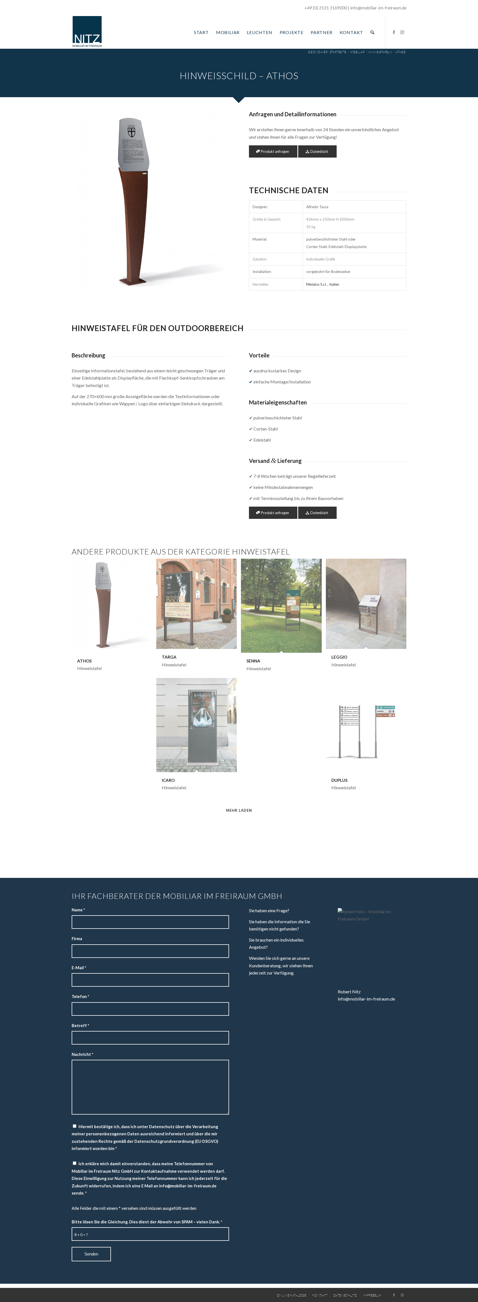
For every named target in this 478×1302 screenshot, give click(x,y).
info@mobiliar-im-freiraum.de (366, 998)
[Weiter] (216, 203)
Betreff (80, 1025)
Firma (77, 938)
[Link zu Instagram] (402, 32)
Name (78, 909)
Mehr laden (239, 810)
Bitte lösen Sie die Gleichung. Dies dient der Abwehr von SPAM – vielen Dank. (147, 1221)
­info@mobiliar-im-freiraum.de (378, 7)
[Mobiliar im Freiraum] (87, 32)
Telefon (80, 996)
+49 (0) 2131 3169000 (326, 7)
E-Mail (79, 967)
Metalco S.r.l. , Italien (322, 284)
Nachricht (82, 1054)
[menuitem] (201, 32)
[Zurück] (84, 203)
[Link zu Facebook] (394, 32)
